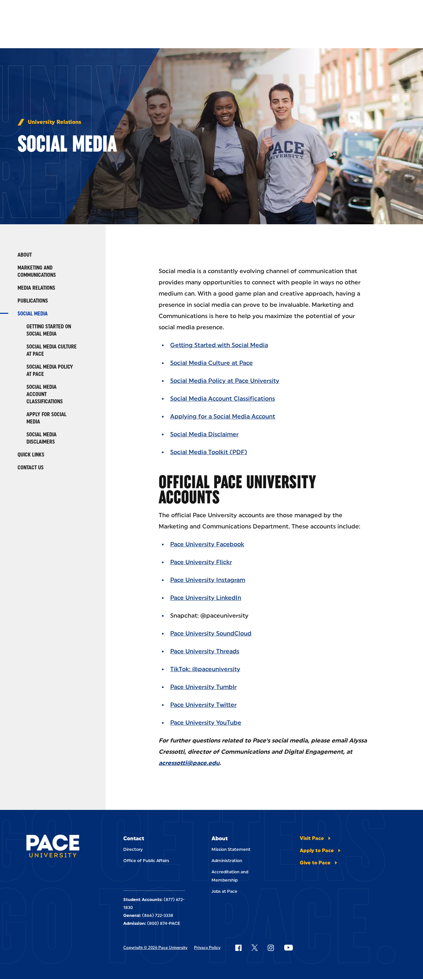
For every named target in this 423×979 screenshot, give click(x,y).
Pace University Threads (204, 651)
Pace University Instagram (207, 580)
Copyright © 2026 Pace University (155, 947)
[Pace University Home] (52, 847)
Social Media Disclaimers (41, 438)
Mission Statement (231, 849)
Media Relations (36, 288)
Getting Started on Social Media (48, 330)
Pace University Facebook (207, 544)
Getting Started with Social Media (219, 345)
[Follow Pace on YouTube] (288, 948)
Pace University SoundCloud (210, 633)
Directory (133, 849)
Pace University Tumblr (203, 687)
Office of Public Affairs (146, 860)
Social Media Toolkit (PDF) (208, 452)
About (25, 255)
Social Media (33, 313)
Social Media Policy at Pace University (224, 380)
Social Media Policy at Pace (49, 370)
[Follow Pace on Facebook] (238, 948)
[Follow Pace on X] (254, 948)
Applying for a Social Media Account (222, 416)
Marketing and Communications (37, 271)
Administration (227, 860)
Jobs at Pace (224, 891)
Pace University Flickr (201, 562)
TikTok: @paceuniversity (205, 669)
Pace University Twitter (203, 704)
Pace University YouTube (205, 722)
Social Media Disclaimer (204, 434)
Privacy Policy (207, 947)
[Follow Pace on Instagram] (271, 948)
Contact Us (31, 467)
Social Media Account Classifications (44, 394)
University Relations (54, 122)
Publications (33, 301)
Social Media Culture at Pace (51, 350)
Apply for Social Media (46, 418)
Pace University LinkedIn (205, 597)
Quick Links (31, 455)
